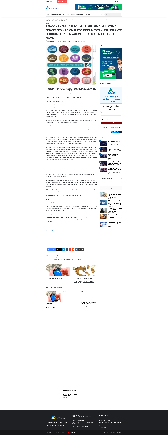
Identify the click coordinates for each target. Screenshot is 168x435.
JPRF (68, 19)
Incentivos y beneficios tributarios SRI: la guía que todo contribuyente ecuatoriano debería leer (114, 170)
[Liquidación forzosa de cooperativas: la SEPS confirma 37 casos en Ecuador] (103, 156)
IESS (68, 14)
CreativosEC (119, 432)
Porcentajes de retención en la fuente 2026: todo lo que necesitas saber (115, 210)
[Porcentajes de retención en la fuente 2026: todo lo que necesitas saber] (103, 210)
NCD (64, 14)
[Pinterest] (70, 249)
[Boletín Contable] (52, 7)
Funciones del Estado (56, 14)
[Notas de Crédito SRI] (111, 78)
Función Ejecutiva (62, 19)
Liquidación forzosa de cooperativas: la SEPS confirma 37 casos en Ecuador (113, 156)
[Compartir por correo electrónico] (79, 249)
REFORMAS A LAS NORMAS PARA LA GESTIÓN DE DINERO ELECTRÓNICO (88, 304)
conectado (57, 405)
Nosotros (87, 14)
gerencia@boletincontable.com (81, 426)
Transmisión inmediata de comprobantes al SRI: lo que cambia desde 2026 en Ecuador (114, 224)
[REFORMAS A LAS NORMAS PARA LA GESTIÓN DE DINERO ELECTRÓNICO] (89, 296)
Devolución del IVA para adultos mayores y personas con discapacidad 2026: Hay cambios (115, 216)
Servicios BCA (79, 14)
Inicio (48, 14)
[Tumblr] (67, 249)
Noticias (73, 14)
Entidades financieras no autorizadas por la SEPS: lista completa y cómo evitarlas (115, 143)
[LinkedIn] (63, 249)
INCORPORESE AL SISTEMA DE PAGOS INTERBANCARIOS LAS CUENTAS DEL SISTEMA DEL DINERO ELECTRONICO (52, 305)
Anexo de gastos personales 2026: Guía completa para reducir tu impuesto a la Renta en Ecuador (115, 195)
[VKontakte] (76, 249)
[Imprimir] (82, 249)
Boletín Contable (51, 41)
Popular (111, 188)
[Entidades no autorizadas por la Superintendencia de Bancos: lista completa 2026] (103, 149)
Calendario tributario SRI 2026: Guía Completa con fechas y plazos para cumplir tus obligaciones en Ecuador (115, 203)
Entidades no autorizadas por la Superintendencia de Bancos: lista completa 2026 (115, 149)
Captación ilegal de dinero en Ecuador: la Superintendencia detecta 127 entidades (115, 163)
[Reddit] (73, 249)
